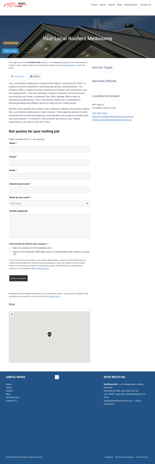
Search (111, 5)
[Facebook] (57, 377)
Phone (13, 156)
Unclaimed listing (11, 43)
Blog (119, 5)
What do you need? (20, 197)
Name (13, 143)
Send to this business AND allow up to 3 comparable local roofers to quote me (51, 253)
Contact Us (145, 5)
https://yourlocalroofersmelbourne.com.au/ (113, 116)
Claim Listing (10, 51)
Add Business (130, 5)
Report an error (69, 65)
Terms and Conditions (124, 457)
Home (94, 5)
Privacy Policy (43, 268)
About (103, 5)
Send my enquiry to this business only (32, 248)
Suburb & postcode (20, 184)
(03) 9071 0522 (99, 113)
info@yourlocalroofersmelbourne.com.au (112, 120)
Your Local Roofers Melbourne (77, 38)
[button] (49, 334)
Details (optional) (18, 211)
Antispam (109, 457)
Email (13, 170)
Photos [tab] (36, 76)
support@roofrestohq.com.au (118, 401)
